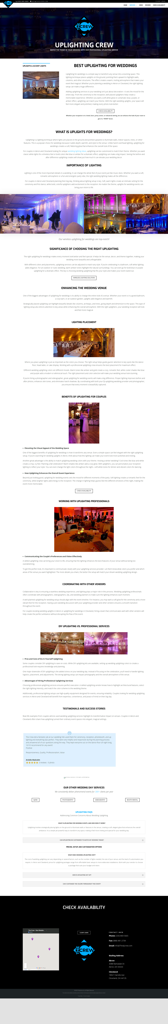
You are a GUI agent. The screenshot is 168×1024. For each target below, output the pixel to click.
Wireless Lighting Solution (84, 278)
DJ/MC (35, 800)
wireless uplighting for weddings (79, 239)
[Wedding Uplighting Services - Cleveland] (105, 204)
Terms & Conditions (86, 996)
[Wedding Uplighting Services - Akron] (105, 224)
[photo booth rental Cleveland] (42, 214)
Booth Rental (132, 800)
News (141, 5)
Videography (100, 800)
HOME (125, 5)
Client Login (160, 1)
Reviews (148, 5)
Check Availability (159, 5)
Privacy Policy (80, 996)
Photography (67, 800)
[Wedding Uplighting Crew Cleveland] (147, 204)
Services (132, 5)
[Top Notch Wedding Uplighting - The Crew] (147, 224)
